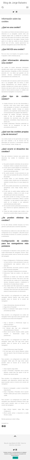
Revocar (15, 457)
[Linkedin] (16, 12)
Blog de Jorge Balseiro (15, 2)
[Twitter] (13, 12)
